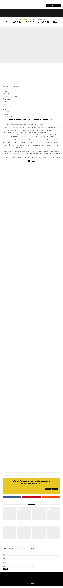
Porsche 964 (15, 123)
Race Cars (28, 11)
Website (4, 562)
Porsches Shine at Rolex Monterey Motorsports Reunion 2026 (23, 542)
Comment (5, 550)
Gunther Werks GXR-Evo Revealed (53, 541)
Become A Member (56, 5)
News (3, 11)
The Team (36, 578)
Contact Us (46, 578)
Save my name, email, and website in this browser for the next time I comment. (22, 566)
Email (4, 558)
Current (15, 11)
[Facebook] (58, 13)
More (45, 11)
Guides (40, 11)
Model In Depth (25, 19)
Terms (20, 578)
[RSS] (34, 575)
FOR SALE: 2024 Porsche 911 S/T (8, 522)
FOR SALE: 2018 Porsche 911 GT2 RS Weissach (9, 542)
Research (35, 11)
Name (4, 554)
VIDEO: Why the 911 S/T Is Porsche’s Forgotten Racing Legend (23, 522)
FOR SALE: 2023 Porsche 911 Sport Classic (38, 542)
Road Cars (21, 11)
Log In (48, 5)
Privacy (28, 578)
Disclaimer (24, 578)
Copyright (16, 578)
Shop (3, 15)
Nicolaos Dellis (19, 19)
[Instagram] (59, 13)
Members (8, 15)
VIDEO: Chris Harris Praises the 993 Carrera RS (53, 522)
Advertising (41, 578)
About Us (32, 578)
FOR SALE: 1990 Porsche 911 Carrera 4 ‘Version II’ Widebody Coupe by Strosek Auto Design (38, 523)
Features (8, 11)
